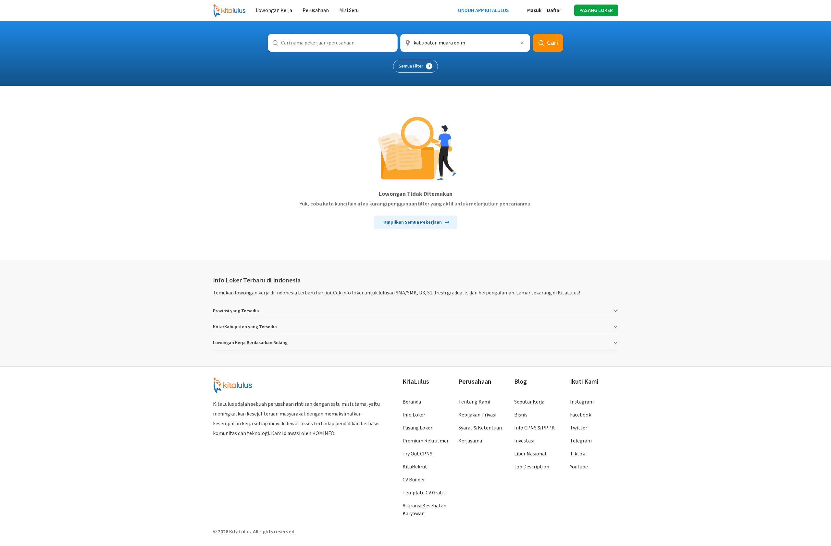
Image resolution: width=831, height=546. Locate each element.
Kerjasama (470, 440)
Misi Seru (349, 10)
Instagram (582, 401)
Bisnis (520, 414)
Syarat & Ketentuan (480, 427)
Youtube (579, 466)
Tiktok (577, 453)
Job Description (531, 466)
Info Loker (414, 414)
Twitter (578, 427)
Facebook (580, 414)
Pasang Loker (417, 427)
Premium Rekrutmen (426, 440)
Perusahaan (316, 10)
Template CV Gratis (424, 492)
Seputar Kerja (529, 401)
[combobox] (465, 43)
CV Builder (414, 479)
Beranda (412, 401)
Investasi (524, 440)
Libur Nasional (530, 453)
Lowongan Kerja (274, 10)
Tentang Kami (474, 401)
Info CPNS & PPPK (534, 427)
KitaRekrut (415, 466)
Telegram (581, 440)
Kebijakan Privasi (477, 414)
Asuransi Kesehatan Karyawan (424, 509)
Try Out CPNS (417, 453)
